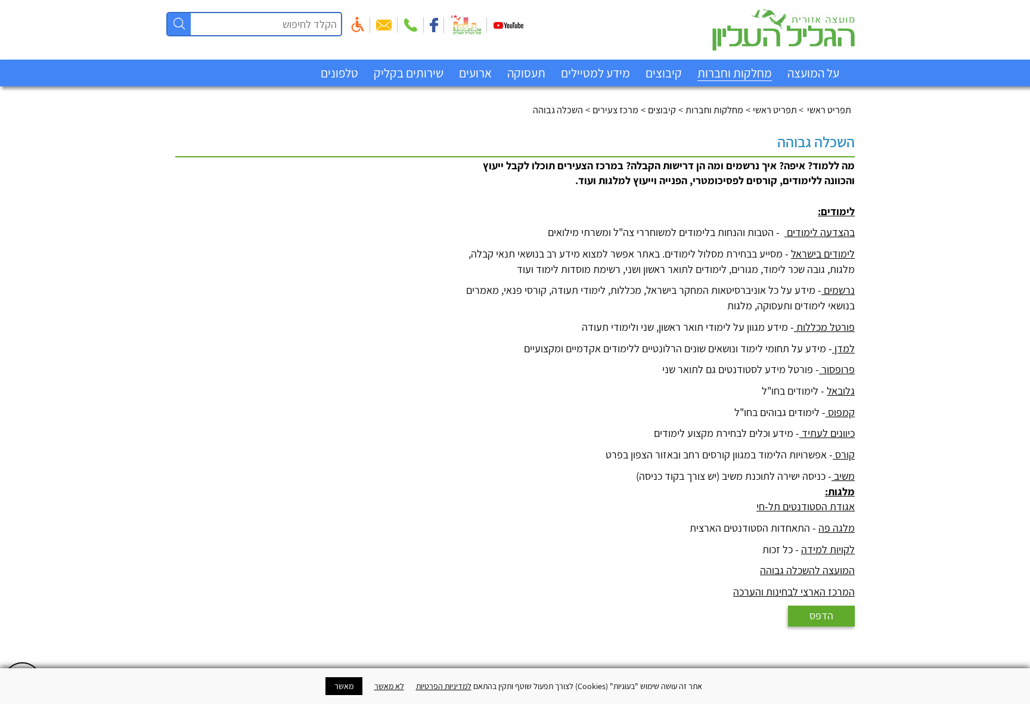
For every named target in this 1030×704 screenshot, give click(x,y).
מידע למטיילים (595, 73)
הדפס (821, 615)
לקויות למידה (828, 549)
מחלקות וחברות (734, 73)
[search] (290, 24)
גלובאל (841, 391)
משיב (843, 476)
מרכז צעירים (615, 109)
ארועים (475, 73)
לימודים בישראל (823, 253)
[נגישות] (357, 24)
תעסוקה (526, 73)
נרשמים (838, 290)
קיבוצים (664, 73)
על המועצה (813, 73)
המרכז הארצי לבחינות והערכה (794, 591)
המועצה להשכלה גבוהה (807, 570)
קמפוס (840, 412)
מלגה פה (836, 528)
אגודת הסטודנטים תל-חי (805, 506)
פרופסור (837, 369)
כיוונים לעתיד (827, 433)
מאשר (343, 686)
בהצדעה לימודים (819, 232)
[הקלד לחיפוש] (179, 24)
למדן (843, 348)
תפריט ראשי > (826, 109)
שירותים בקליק (408, 73)
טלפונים (339, 73)
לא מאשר (389, 686)
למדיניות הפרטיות (443, 686)
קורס (844, 454)
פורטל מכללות (824, 327)
